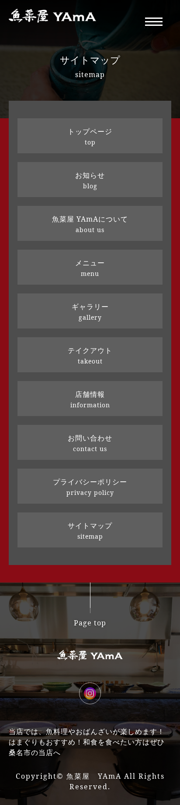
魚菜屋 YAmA (93, 776)
